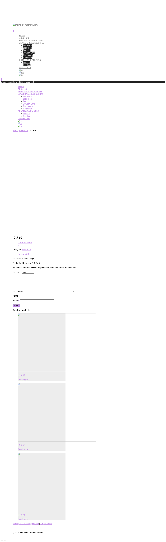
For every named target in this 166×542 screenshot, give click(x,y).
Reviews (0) (23, 254)
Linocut (26, 62)
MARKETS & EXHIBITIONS (31, 40)
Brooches (27, 48)
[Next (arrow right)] (5, 540)
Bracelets (27, 45)
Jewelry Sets (29, 53)
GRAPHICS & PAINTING (30, 60)
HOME (22, 35)
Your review (19, 291)
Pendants (27, 57)
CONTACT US (25, 67)
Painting (26, 65)
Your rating (17, 272)
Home (15, 130)
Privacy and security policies (26, 523)
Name (16, 296)
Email (16, 300)
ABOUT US (24, 38)
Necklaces (28, 55)
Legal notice (46, 523)
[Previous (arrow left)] (2, 540)
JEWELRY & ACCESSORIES (31, 43)
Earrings (26, 50)
